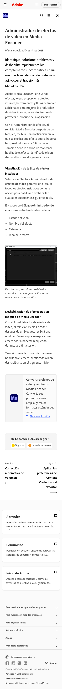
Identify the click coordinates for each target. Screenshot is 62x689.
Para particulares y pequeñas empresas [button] (26, 607)
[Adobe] (17, 4)
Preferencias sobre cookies (17, 678)
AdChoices (44, 683)
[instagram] (13, 663)
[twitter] (19, 663)
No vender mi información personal (20, 683)
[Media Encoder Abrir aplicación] (57, 15)
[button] (37, 5)
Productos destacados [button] (17, 645)
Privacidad (10, 674)
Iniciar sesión (51, 4)
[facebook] (7, 663)
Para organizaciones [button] (16, 622)
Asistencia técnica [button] (14, 630)
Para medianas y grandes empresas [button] (24, 614)
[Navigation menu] (5, 4)
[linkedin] (25, 663)
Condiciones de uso (25, 674)
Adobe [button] (9, 638)
